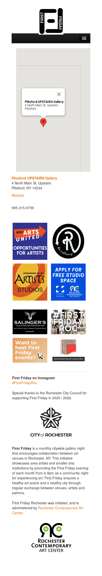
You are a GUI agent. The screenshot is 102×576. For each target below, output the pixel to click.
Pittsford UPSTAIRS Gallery (34, 178)
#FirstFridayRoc (24, 382)
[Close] (59, 94)
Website (18, 195)
